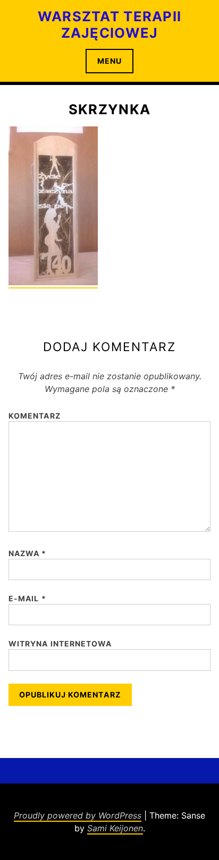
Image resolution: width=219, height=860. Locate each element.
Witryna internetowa (60, 643)
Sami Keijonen (115, 828)
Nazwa (28, 553)
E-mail (27, 598)
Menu (109, 60)
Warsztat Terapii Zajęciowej (110, 24)
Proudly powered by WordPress (77, 815)
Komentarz (35, 415)
